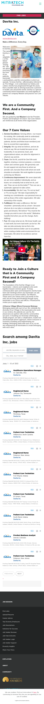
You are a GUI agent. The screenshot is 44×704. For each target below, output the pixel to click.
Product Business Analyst (24, 535)
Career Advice (8, 618)
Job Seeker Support (10, 643)
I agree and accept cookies (22, 700)
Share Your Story (8, 650)
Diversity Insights (9, 646)
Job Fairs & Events (9, 635)
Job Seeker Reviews (10, 632)
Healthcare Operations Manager (27, 370)
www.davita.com (10, 38)
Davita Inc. (17, 375)
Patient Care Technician (23, 432)
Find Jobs (6, 611)
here (34, 692)
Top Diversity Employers (11, 621)
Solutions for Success (10, 628)
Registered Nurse (21, 391)
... (3, 578)
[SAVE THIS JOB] (40, 366)
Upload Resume (8, 614)
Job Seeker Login (9, 639)
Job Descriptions (9, 625)
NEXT (19, 573)
